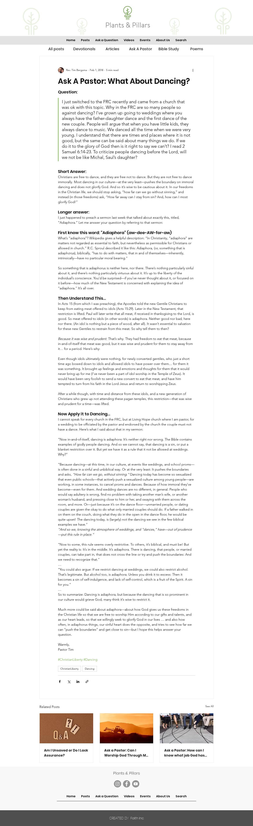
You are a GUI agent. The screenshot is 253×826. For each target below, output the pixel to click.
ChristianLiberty (69, 668)
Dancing (89, 668)
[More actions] (193, 70)
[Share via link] (87, 681)
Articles (112, 49)
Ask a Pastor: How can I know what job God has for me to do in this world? (184, 753)
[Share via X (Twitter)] (69, 681)
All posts (56, 49)
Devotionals (84, 49)
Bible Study (168, 49)
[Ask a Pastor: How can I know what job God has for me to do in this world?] (186, 728)
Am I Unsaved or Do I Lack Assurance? (66, 753)
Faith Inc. (126, 818)
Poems (196, 49)
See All (209, 706)
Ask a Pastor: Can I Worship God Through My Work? (126, 753)
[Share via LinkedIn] (78, 681)
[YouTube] (135, 783)
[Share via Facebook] (59, 681)
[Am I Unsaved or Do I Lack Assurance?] (66, 728)
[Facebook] (126, 783)
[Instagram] (117, 783)
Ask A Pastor (140, 49)
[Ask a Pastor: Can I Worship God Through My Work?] (126, 728)
